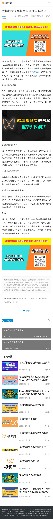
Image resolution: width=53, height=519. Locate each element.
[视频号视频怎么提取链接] (10, 408)
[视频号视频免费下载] (10, 464)
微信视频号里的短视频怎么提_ (34, 432)
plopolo (5, 16)
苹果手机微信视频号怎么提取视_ (34, 364)
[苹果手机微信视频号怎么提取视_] (10, 366)
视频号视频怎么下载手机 (12, 302)
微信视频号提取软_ (28, 418)
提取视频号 (36, 72)
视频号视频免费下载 (29, 460)
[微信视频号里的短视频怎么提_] (10, 436)
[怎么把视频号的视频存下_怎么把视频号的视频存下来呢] (10, 394)
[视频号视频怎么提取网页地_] (10, 450)
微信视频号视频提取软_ (31, 474)
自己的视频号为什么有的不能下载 (15, 298)
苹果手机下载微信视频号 (39, 298)
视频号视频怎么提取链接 (31, 404)
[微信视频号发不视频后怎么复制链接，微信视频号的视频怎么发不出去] (10, 380)
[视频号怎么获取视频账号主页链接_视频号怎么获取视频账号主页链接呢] (10, 492)
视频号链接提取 (37, 16)
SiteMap (23, 515)
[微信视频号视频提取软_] (10, 478)
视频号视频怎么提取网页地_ (33, 446)
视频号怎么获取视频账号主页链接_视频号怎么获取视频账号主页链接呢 (34, 490)
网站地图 (29, 515)
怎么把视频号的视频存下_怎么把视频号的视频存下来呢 (34, 392)
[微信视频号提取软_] (10, 422)
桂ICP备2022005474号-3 (41, 515)
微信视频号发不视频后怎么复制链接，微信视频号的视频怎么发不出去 (34, 378)
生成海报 (8, 320)
